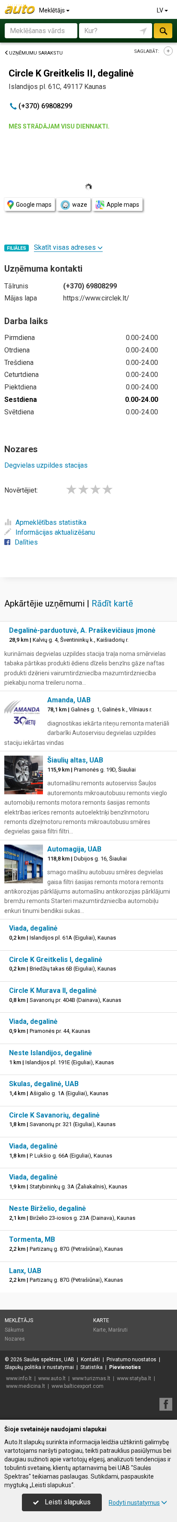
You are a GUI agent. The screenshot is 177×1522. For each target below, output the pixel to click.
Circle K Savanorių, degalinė (54, 1115)
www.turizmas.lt (91, 1378)
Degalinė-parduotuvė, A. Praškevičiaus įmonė (82, 630)
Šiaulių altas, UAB (75, 760)
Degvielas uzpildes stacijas (46, 465)
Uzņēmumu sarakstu (36, 53)
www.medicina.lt (25, 1386)
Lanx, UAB (25, 1271)
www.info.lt (19, 1378)
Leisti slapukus (67, 1502)
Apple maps (123, 204)
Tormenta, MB (32, 1239)
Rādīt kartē (112, 603)
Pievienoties (125, 1367)
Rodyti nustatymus (134, 1502)
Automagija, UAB (74, 849)
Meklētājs (52, 10)
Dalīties (26, 542)
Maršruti (118, 1330)
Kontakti (90, 1360)
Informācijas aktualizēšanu (55, 532)
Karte (101, 1320)
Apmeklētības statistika (50, 522)
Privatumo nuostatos (131, 1360)
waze (79, 204)
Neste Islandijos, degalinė (50, 1053)
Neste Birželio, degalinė (47, 1208)
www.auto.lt (52, 1378)
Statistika (91, 1367)
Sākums (14, 1330)
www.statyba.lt (134, 1378)
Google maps (34, 204)
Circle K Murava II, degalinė (53, 990)
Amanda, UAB (69, 700)
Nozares (15, 1339)
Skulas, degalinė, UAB (44, 1084)
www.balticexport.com (78, 1386)
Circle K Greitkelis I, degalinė (55, 959)
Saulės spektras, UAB (49, 1360)
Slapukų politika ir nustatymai (39, 1367)
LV (161, 10)
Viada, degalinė (33, 928)
